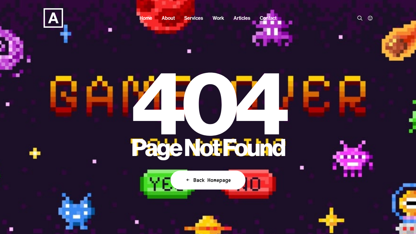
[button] (361, 18)
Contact (268, 18)
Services (193, 18)
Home (145, 18)
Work (218, 18)
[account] (368, 18)
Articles (242, 18)
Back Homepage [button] (212, 180)
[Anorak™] (53, 18)
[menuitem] (146, 18)
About (168, 18)
